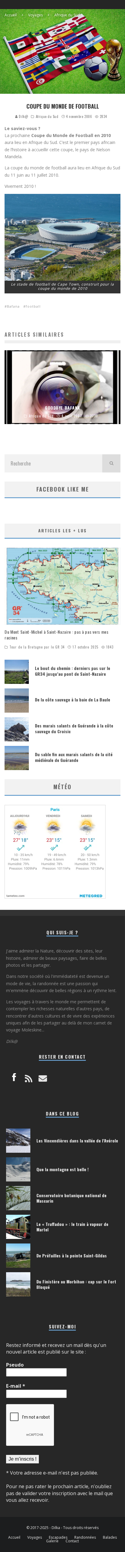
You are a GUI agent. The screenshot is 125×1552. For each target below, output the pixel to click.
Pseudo (15, 1364)
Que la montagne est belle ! (62, 1169)
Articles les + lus (62, 530)
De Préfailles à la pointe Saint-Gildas (71, 1255)
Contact (72, 1541)
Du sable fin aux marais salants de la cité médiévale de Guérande (74, 757)
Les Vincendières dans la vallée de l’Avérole (77, 1140)
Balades (110, 1537)
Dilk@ (23, 116)
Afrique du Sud (47, 116)
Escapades (58, 1537)
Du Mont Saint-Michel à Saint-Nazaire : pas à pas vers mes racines (57, 634)
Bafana (13, 306)
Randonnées (85, 1537)
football (33, 306)
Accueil (14, 1537)
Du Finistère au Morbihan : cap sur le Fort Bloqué (76, 1284)
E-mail (15, 1386)
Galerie (52, 1541)
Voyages (34, 1537)
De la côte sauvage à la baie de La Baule (72, 699)
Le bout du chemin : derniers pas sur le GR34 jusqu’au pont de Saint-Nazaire (72, 671)
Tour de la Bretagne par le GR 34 (37, 647)
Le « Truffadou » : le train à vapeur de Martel (72, 1227)
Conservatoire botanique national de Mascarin (71, 1198)
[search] (111, 463)
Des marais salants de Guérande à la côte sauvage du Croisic (74, 728)
